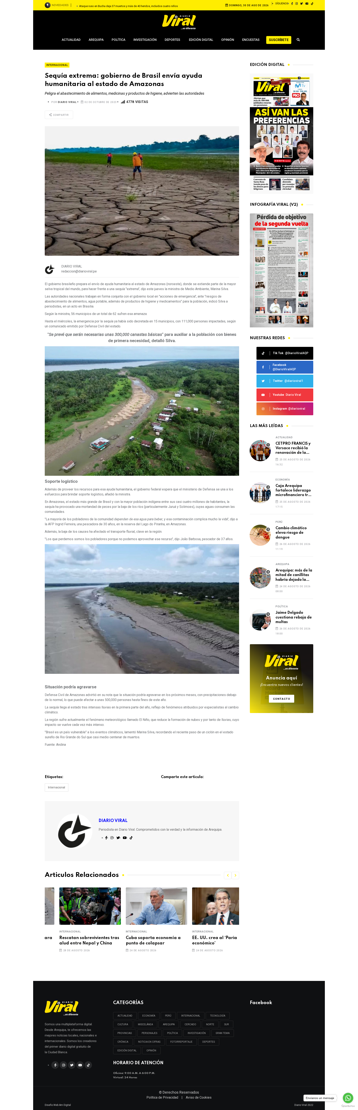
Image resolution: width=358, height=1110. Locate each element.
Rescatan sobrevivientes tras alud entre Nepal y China (75, 940)
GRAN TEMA (223, 1033)
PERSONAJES (149, 1033)
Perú (279, 522)
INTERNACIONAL (190, 1015)
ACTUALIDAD (124, 1015)
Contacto (281, 698)
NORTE (210, 1024)
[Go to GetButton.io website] (348, 1106)
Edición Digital (201, 40)
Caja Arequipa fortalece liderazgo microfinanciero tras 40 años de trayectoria (294, 491)
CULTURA (122, 1024)
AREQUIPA (169, 1024)
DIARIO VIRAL (67, 102)
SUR (226, 1024)
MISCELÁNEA (145, 1024)
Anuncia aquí (281, 681)
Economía (283, 479)
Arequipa (96, 40)
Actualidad (71, 40)
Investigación (145, 40)
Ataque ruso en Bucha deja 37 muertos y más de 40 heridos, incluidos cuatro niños (128, 5)
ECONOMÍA (148, 1015)
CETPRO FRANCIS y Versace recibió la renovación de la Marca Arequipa (293, 448)
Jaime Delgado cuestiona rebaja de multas (294, 617)
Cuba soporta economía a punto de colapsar (138, 940)
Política (118, 40)
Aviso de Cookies (199, 1097)
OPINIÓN (151, 1050)
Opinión (227, 40)
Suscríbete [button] (279, 40)
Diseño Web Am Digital (58, 1105)
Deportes (173, 40)
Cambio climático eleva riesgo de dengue (291, 532)
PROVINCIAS (124, 1033)
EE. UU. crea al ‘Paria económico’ (200, 940)
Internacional (56, 787)
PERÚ (168, 1015)
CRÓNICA (122, 1041)
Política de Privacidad (162, 1097)
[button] (227, 875)
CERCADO (190, 1024)
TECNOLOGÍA (217, 1015)
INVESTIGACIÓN (197, 1033)
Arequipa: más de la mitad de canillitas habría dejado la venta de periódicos (294, 575)
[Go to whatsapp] (348, 1098)
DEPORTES (208, 1041)
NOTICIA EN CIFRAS (149, 1041)
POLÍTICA (172, 1033)
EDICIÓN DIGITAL (127, 1050)
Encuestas (250, 40)
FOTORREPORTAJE (181, 1041)
